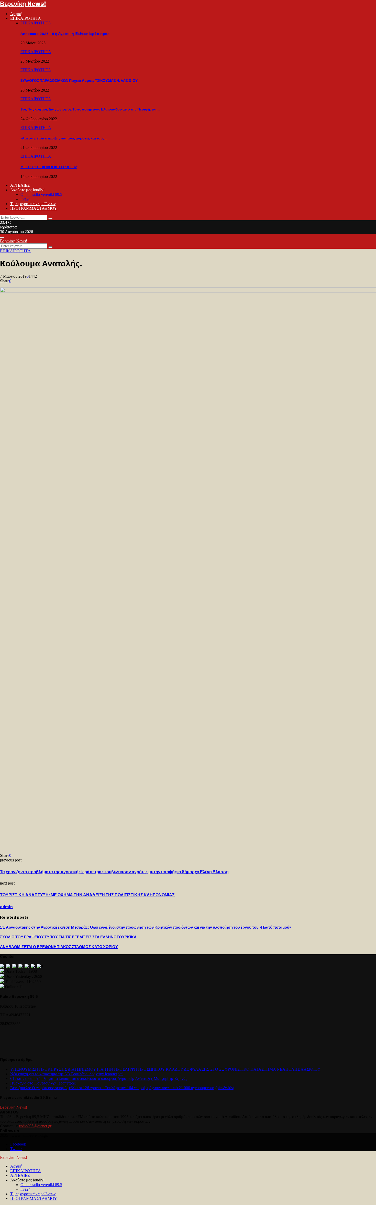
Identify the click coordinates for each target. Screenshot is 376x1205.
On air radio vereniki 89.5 (41, 194)
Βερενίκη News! (23, 3)
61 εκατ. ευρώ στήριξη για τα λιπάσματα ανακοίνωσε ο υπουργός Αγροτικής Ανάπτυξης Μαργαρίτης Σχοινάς (98, 1078)
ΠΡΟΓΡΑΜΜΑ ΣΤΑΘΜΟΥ (33, 208)
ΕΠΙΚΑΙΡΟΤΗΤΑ (25, 18)
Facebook (18, 1144)
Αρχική (16, 14)
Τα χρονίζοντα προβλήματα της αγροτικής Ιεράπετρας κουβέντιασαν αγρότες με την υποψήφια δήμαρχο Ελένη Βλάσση (114, 871)
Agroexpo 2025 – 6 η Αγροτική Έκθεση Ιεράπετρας (64, 34)
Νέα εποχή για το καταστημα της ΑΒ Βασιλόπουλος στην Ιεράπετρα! (66, 1074)
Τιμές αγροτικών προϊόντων (33, 204)
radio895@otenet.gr (35, 1126)
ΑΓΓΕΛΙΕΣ (20, 185)
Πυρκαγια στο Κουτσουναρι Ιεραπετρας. (43, 1083)
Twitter (16, 1149)
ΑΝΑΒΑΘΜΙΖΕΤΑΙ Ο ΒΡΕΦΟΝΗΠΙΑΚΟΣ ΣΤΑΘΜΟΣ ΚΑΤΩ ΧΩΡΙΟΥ (59, 947)
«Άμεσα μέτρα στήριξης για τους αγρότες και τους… (63, 138)
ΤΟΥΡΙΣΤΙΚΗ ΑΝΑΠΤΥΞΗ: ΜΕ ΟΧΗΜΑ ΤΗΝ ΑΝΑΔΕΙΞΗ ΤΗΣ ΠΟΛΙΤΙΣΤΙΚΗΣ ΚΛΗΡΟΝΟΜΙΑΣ (87, 894)
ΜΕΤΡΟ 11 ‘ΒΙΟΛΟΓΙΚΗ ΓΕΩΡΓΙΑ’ (48, 167)
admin (6, 906)
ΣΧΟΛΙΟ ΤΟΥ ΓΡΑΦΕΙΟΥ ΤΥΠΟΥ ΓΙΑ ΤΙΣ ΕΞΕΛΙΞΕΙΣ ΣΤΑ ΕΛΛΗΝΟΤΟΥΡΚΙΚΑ (68, 937)
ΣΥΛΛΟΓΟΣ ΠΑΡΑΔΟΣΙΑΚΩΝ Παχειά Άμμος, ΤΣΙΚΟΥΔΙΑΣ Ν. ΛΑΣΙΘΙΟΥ (79, 80)
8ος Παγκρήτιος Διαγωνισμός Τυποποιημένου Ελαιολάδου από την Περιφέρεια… (90, 109)
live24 (25, 199)
